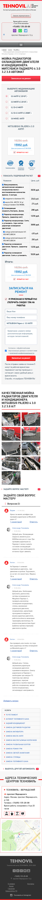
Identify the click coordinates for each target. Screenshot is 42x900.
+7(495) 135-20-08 (21, 26)
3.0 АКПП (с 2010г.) (18, 96)
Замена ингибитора (14, 732)
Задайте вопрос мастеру (16, 489)
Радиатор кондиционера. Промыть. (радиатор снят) (13, 215)
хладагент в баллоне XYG (15, 199)
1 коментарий (16, 522)
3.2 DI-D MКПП (16, 107)
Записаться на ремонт (21, 78)
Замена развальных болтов (18, 744)
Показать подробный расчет (18, 176)
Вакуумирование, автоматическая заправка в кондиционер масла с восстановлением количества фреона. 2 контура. (13, 190)
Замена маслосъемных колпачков (21, 740)
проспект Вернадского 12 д (21, 35)
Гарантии (11, 889)
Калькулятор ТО (11, 891)
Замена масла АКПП (14, 736)
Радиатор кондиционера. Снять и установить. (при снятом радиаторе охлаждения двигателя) (15, 225)
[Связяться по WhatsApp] (20, 30)
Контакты (30, 884)
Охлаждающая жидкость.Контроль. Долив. (13, 209)
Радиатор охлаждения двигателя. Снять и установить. (14, 254)
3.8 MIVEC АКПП (17, 118)
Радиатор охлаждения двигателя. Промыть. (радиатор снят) (14, 246)
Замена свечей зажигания (17, 753)
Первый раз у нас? (22, 279)
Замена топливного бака (17, 761)
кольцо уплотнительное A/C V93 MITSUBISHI (14, 233)
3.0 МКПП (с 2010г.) (18, 102)
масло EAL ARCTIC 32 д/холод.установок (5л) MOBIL (14, 203)
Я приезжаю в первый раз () (22, 302)
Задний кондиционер (15, 723)
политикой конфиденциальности (22, 353)
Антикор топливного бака (17, 719)
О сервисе (11, 884)
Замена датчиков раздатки (18, 727)
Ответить (34, 522)
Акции (11, 886)
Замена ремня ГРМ (14, 749)
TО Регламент (12, 715)
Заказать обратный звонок (21, 16)
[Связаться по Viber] (14, 30)
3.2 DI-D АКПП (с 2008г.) (20, 113)
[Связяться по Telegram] (25, 30)
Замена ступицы (13, 757)
